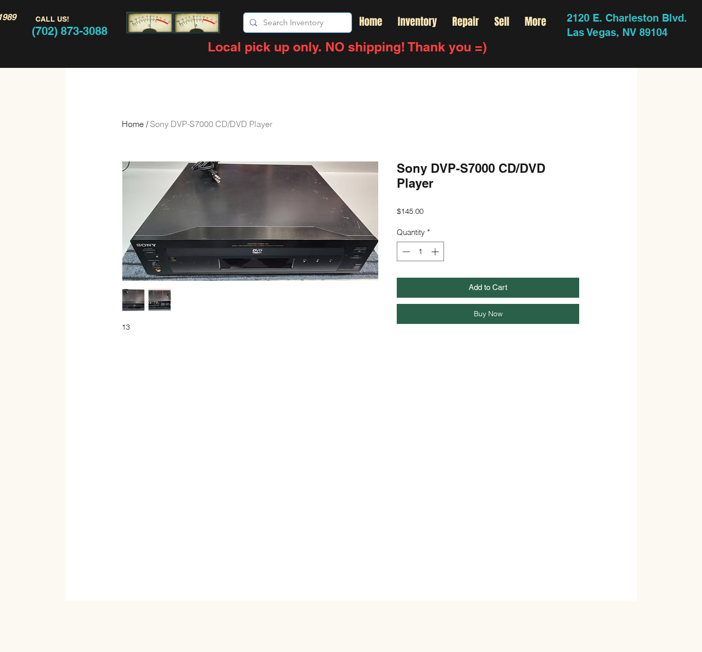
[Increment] (436, 251)
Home (133, 124)
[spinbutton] (420, 251)
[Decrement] (405, 251)
